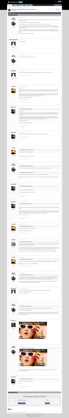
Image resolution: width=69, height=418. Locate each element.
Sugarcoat (13, 107)
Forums (9, 5)
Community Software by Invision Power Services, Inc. (34, 416)
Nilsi (29, 306)
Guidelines (15, 5)
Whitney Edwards (13, 39)
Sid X (15, 10)
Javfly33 (13, 239)
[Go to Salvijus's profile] (13, 91)
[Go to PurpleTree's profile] (13, 325)
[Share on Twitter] (10, 409)
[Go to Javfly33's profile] (13, 244)
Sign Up (60, 1)
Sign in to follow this (52, 9)
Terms (32, 414)
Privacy (35, 414)
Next (15, 392)
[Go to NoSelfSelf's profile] (13, 75)
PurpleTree (13, 320)
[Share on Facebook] (8, 409)
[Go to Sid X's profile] (9, 10)
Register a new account (22, 403)
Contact (42, 414)
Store (30, 5)
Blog (26, 5)
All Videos (21, 5)
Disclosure (38, 414)
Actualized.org (28, 414)
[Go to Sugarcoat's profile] (13, 111)
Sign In (55, 1)
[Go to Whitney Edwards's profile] (13, 44)
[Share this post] (59, 17)
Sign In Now (47, 403)
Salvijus (13, 86)
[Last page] (17, 15)
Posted (22, 17)
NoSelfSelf (13, 70)
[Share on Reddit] (11, 409)
